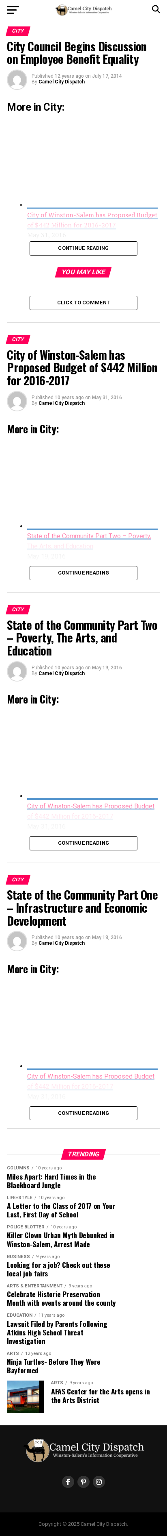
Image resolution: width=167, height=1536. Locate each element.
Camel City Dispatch (62, 82)
